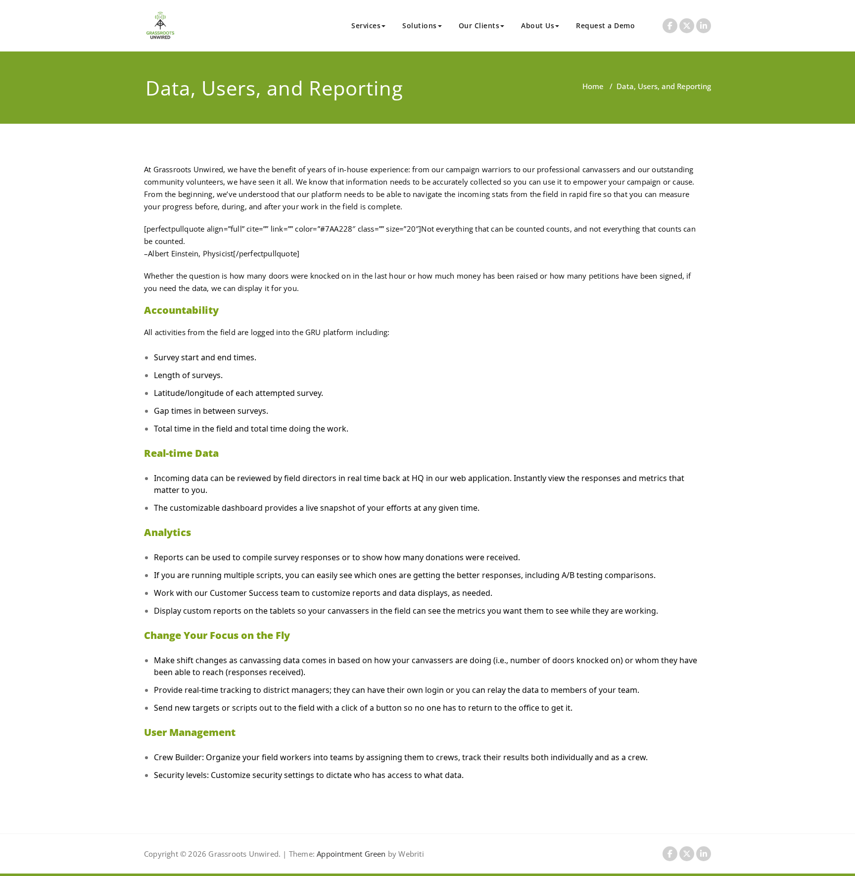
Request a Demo (605, 25)
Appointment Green (350, 854)
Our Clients (479, 25)
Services (365, 25)
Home (593, 86)
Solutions (419, 25)
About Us (537, 25)
